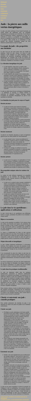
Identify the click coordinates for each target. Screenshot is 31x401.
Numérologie (4, 11)
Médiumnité (4, 2)
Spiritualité (3, 18)
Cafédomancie (4, 13)
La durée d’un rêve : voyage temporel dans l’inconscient (15, 399)
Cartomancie (4, 15)
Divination (3, 4)
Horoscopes (4, 6)
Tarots (2, 8)
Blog (2, 20)
